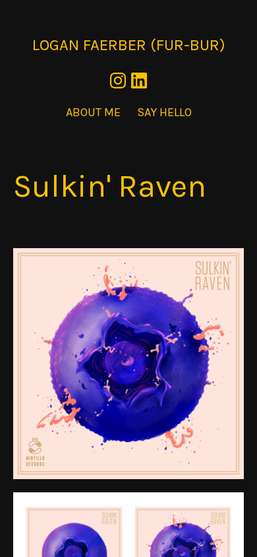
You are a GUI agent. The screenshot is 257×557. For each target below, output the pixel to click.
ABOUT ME (93, 112)
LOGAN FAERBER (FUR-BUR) (128, 45)
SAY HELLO (164, 112)
